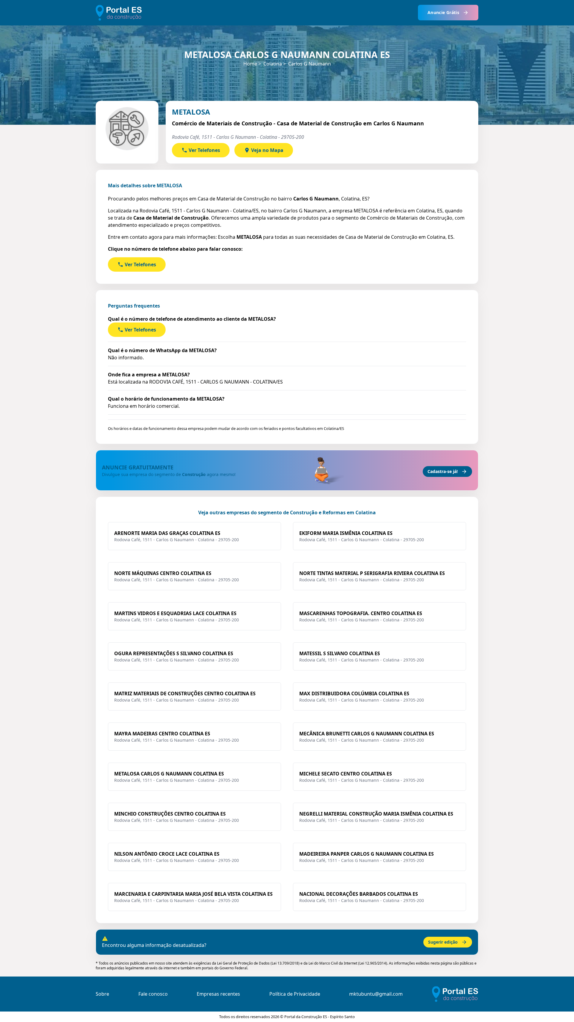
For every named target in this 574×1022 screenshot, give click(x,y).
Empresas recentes (218, 994)
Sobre (102, 994)
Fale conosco (153, 994)
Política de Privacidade (294, 994)
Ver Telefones (204, 150)
